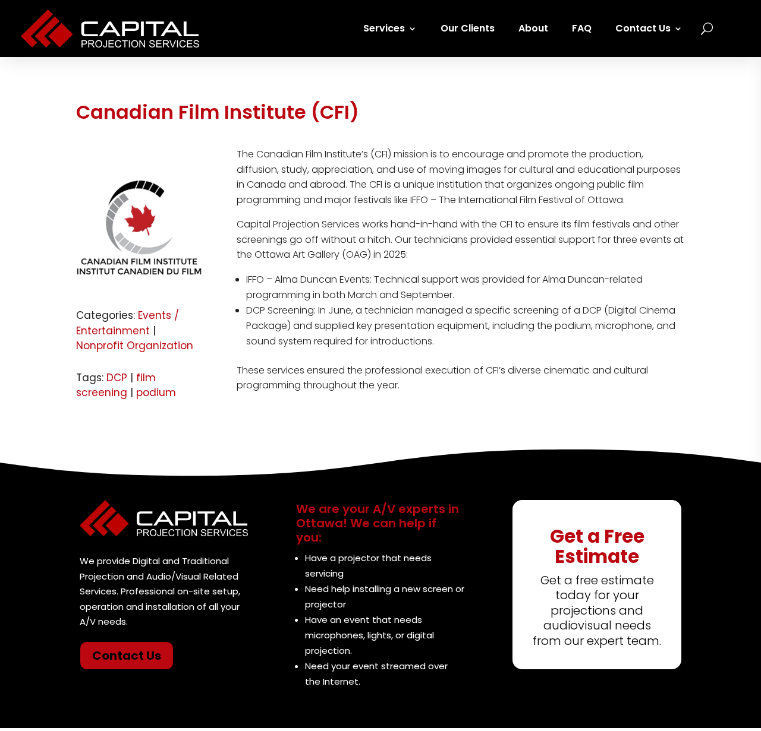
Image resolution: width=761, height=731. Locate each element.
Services (384, 28)
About (533, 28)
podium (156, 392)
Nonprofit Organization (134, 345)
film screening (116, 385)
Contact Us (643, 28)
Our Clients (468, 28)
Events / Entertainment (127, 323)
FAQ (582, 28)
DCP (116, 378)
